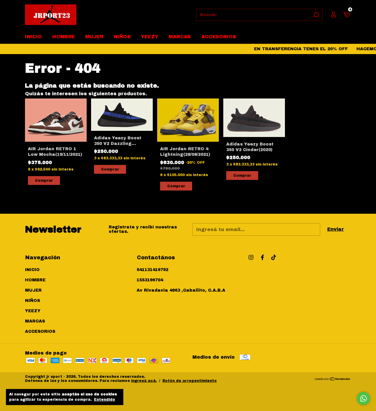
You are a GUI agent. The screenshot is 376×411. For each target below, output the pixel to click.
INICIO (33, 36)
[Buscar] (315, 15)
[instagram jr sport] (251, 257)
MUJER (94, 36)
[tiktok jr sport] (273, 257)
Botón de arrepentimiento (189, 381)
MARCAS (180, 36)
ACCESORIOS (218, 36)
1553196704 (150, 280)
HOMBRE (63, 36)
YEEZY (149, 36)
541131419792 (152, 270)
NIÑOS (122, 36)
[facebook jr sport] (262, 257)
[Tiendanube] (332, 379)
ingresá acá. (144, 381)
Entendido (104, 399)
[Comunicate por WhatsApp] (363, 398)
